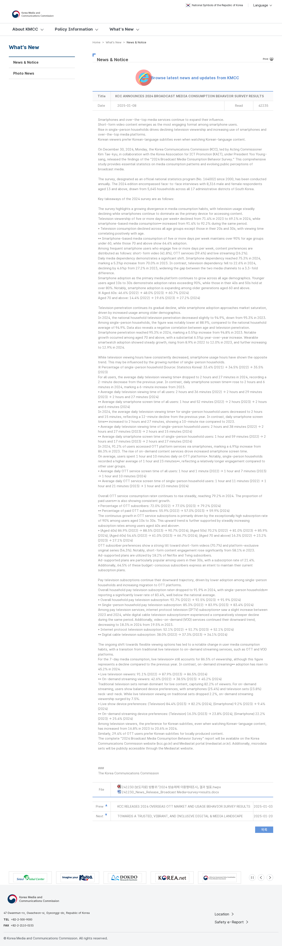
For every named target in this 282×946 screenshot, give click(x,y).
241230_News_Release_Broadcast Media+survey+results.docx (170, 792)
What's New (121, 29)
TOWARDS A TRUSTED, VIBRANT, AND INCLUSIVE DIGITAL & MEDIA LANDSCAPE (180, 816)
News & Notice (26, 62)
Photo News (23, 73)
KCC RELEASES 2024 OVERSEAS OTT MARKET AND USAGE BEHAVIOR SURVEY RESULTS (183, 806)
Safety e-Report (230, 922)
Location (222, 914)
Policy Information (74, 29)
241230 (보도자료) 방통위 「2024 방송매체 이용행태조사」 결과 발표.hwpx (171, 787)
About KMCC (25, 29)
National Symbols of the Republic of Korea (217, 5)
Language (261, 5)
